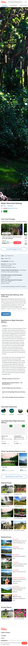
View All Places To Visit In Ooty (14, 476)
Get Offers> (17, 242)
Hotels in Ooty (23, 5)
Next (26, 104)
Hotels (2, 638)
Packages (3, 635)
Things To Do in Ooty (12, 208)
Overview (4, 5)
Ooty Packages (13, 5)
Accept (24, 643)
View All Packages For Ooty (14, 249)
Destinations (4, 640)
